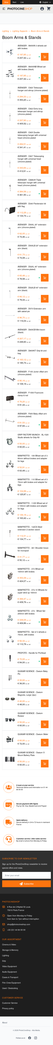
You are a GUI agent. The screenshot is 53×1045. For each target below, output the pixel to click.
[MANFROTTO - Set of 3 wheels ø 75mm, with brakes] (9, 638)
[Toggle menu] (3, 9)
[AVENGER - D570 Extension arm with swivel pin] (9, 315)
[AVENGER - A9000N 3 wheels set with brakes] (9, 52)
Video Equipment (9, 966)
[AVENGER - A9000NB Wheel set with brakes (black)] (9, 73)
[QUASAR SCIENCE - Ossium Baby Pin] (9, 678)
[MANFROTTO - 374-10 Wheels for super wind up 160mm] (9, 596)
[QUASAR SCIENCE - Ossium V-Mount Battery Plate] (9, 759)
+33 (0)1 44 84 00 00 (16, 929)
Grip (4, 960)
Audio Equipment (9, 971)
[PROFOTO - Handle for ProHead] (9, 658)
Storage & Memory (10, 950)
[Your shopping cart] (48, 8)
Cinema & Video (9, 944)
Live (22, 2)
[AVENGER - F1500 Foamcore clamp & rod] (9, 399)
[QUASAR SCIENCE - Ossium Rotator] (9, 720)
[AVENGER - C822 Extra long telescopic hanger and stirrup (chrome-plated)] (9, 116)
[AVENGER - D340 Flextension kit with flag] (9, 210)
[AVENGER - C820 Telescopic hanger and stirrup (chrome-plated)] (9, 94)
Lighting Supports (20, 31)
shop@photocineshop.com (18, 924)
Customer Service (10, 1002)
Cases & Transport (10, 977)
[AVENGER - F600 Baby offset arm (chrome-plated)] (9, 420)
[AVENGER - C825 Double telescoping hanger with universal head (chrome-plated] (9, 140)
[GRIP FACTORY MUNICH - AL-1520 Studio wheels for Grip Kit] (9, 441)
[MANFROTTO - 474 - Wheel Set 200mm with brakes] (9, 617)
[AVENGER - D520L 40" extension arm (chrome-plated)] (9, 273)
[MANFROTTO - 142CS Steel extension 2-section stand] (9, 533)
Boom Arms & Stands (40, 31)
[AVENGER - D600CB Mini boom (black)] (9, 336)
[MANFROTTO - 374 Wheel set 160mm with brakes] (9, 575)
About (4, 1022)
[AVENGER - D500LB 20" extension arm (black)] (9, 252)
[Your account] (42, 8)
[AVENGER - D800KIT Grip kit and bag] (9, 357)
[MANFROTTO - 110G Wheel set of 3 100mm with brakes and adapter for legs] (9, 511)
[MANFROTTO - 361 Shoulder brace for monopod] (9, 554)
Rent (14, 2)
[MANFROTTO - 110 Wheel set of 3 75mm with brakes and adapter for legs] (9, 487)
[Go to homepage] (20, 8)
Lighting (6, 31)
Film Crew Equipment (11, 982)
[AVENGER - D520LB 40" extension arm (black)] (9, 294)
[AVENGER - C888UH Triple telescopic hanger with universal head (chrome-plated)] (9, 188)
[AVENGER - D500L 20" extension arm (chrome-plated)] (9, 231)
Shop (6, 2)
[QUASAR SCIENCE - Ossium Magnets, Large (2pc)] (9, 699)
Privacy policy (8, 1008)
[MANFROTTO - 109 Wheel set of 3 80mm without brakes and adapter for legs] (9, 463)
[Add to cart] (45, 57)
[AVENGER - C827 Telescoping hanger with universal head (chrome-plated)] (9, 164)
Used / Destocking (10, 988)
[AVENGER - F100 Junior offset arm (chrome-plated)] (9, 378)
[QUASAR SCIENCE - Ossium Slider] (9, 739)
